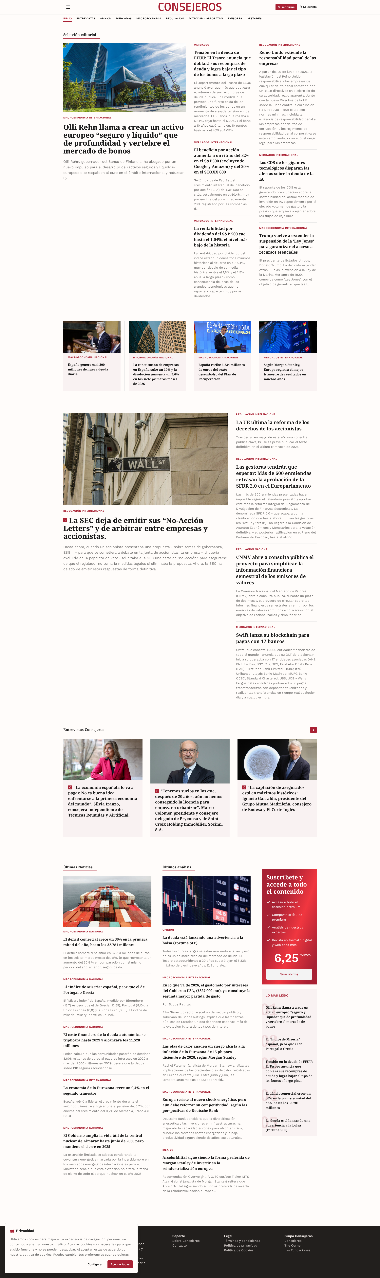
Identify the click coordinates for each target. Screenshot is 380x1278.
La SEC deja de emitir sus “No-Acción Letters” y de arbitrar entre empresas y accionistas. (135, 528)
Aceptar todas (120, 1264)
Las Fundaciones (297, 1250)
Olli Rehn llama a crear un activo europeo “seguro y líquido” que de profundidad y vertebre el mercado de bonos (123, 139)
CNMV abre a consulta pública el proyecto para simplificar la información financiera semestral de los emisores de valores (275, 570)
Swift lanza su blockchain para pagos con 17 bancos (272, 638)
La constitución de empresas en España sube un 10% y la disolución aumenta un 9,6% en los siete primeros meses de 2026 (156, 374)
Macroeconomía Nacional (88, 357)
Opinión (168, 929)
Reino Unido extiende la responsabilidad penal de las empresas (287, 58)
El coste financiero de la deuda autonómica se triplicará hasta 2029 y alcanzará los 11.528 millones (104, 1040)
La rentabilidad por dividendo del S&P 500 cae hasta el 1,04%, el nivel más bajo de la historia (221, 237)
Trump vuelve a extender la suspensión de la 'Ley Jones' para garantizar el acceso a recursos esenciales (286, 244)
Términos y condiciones (242, 1241)
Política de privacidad (240, 1245)
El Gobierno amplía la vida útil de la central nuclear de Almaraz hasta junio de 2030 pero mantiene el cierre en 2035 (103, 1141)
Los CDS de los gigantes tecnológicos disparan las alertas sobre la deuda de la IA (286, 171)
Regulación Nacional (252, 549)
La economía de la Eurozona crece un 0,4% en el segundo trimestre (106, 1090)
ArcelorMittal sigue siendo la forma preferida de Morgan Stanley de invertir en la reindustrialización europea (206, 1163)
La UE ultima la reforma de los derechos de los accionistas (272, 425)
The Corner (293, 1245)
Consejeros (292, 1241)
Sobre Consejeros (186, 1241)
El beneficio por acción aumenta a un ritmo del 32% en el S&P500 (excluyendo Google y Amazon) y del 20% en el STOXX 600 (221, 161)
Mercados (202, 44)
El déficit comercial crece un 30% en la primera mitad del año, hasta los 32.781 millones (105, 942)
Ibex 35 (167, 1149)
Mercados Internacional (213, 142)
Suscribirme (286, 7)
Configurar (95, 1264)
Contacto (179, 1245)
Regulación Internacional (279, 44)
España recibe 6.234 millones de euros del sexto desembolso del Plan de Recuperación (222, 372)
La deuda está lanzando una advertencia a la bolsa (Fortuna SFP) (202, 940)
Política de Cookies (238, 1250)
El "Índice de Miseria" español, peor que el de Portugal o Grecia (104, 989)
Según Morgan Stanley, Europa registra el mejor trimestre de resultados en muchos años (285, 372)
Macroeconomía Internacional (87, 117)
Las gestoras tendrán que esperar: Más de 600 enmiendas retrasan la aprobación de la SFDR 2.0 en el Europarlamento (274, 476)
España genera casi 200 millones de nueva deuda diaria (88, 369)
